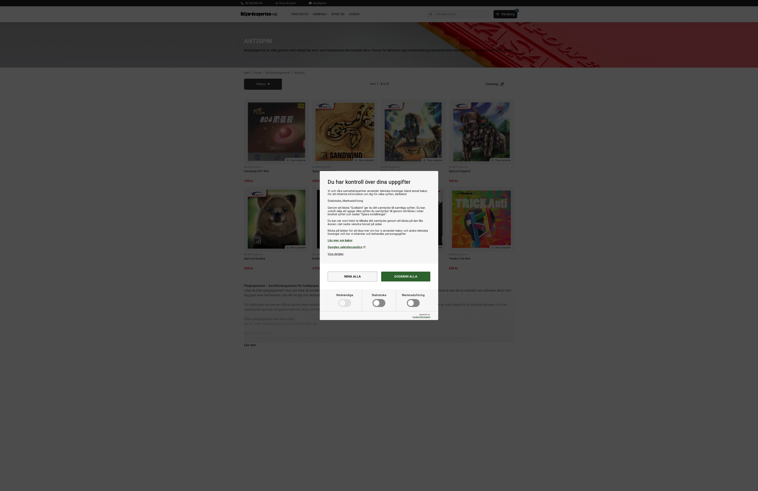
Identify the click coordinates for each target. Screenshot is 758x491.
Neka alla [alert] (352, 276)
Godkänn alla (405, 276)
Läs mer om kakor (340, 240)
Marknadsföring (413, 295)
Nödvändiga (344, 295)
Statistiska (379, 295)
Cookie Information (421, 317)
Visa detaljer (336, 254)
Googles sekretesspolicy (345, 247)
